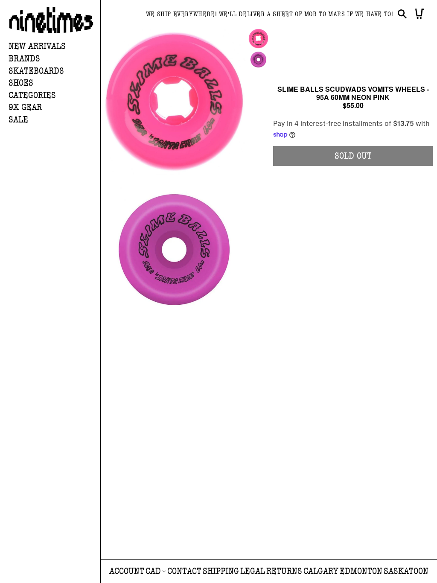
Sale (18, 119)
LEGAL (252, 571)
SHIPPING (221, 571)
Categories (32, 95)
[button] (54, 59)
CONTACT (184, 571)
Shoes (21, 83)
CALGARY (320, 571)
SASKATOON (406, 571)
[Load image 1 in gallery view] (258, 38)
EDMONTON (361, 571)
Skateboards (36, 71)
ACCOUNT (126, 571)
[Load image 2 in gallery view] (258, 59)
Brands (24, 58)
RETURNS (284, 571)
